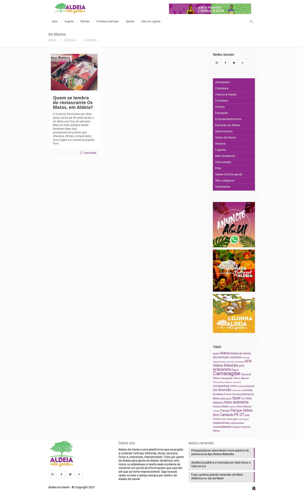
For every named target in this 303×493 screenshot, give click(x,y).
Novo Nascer (244, 406)
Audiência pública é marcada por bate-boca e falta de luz (220, 464)
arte (241, 365)
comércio (237, 382)
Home (52, 40)
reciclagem (244, 419)
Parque (225, 410)
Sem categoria (224, 180)
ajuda (216, 353)
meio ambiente (236, 402)
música (217, 406)
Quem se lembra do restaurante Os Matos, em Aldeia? (73, 102)
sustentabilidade (222, 426)
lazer (236, 398)
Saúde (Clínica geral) (228, 174)
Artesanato (222, 82)
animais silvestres (235, 361)
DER (215, 390)
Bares (235, 369)
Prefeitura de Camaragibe (225, 419)
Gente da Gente (225, 137)
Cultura (220, 106)
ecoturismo (237, 390)
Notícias (70, 40)
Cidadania (221, 88)
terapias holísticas (241, 427)
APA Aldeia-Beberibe (232, 363)
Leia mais (90, 152)
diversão (224, 390)
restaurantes (221, 423)
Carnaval (246, 374)
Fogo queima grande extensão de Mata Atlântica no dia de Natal (217, 476)
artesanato (222, 369)
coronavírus (221, 386)
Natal (225, 406)
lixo (243, 398)
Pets (218, 168)
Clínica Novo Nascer (222, 382)
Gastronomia (224, 131)
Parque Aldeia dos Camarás (232, 412)
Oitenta (216, 411)
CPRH (233, 386)
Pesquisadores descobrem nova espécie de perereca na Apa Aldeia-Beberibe (220, 452)
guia (223, 398)
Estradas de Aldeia (227, 125)
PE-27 (239, 414)
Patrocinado (223, 162)
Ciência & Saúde (225, 94)
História (220, 143)
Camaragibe (226, 373)
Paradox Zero (254, 488)
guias (229, 398)
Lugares (220, 149)
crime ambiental (246, 386)
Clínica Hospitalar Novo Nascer (231, 378)
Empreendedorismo (228, 119)
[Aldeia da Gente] (70, 8)
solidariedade (237, 423)
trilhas (216, 430)
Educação (221, 113)
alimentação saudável (227, 357)
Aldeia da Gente (240, 353)
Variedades (222, 186)
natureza (232, 407)
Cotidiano (221, 100)
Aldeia (224, 353)
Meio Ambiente (225, 156)
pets (247, 415)
